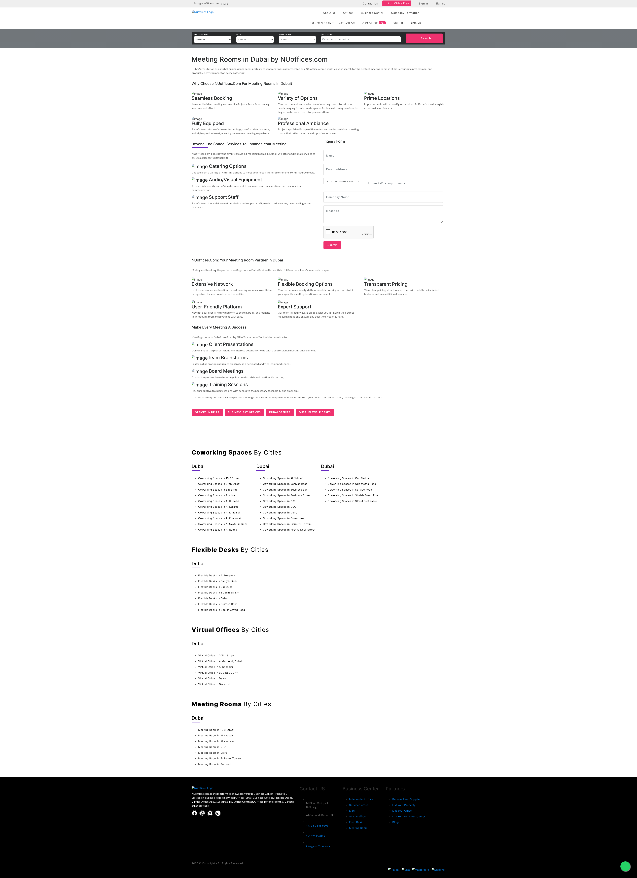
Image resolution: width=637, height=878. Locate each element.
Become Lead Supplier (406, 799)
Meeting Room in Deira (212, 752)
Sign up (439, 3)
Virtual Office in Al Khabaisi (215, 667)
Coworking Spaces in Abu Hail (217, 495)
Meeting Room (358, 828)
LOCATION (326, 35)
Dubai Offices (279, 412)
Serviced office (358, 805)
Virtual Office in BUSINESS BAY (218, 672)
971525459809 (315, 836)
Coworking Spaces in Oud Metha (348, 478)
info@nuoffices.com (318, 846)
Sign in (423, 3)
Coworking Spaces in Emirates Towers (287, 524)
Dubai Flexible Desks (315, 412)
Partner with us (320, 22)
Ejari (352, 810)
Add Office (373, 22)
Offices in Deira (207, 412)
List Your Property (404, 805)
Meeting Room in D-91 (212, 747)
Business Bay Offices (244, 412)
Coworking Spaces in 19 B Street (219, 478)
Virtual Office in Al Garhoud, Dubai (220, 661)
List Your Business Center (408, 816)
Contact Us (370, 3)
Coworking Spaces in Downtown (283, 518)
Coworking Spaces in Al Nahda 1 (283, 478)
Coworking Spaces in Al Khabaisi (219, 512)
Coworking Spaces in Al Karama (218, 506)
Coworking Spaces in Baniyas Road (285, 483)
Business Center (372, 12)
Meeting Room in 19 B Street (216, 729)
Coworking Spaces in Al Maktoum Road (223, 524)
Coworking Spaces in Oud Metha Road (352, 483)
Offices (348, 12)
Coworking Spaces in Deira (280, 512)
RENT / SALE (285, 35)
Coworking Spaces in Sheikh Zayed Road (353, 495)
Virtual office (357, 816)
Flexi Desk (355, 822)
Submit (332, 245)
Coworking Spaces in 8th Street (218, 489)
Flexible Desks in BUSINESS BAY (219, 592)
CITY (238, 35)
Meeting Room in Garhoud (214, 764)
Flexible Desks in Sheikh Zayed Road (221, 609)
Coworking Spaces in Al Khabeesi (219, 518)
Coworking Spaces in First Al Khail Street (289, 529)
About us (329, 12)
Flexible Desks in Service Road (218, 604)
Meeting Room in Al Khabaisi (216, 735)
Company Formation (405, 12)
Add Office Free (398, 3)
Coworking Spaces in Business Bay (285, 489)
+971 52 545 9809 (317, 825)
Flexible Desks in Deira (213, 598)
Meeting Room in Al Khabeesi (216, 741)
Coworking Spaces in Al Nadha (217, 529)
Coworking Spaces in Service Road (350, 489)
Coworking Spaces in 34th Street (219, 483)
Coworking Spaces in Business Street (287, 495)
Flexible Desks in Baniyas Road (218, 581)
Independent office (361, 799)
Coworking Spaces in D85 (279, 501)
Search (426, 38)
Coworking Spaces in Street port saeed (353, 501)
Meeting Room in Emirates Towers (220, 758)
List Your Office (402, 810)
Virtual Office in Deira (212, 678)
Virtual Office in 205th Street (216, 655)
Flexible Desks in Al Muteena (216, 575)
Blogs (395, 822)
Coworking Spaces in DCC (279, 506)
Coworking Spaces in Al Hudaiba (218, 501)
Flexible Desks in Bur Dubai (215, 586)
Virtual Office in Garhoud (214, 684)
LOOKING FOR (201, 35)
